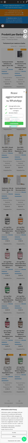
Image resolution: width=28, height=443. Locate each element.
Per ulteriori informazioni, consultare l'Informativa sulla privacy (11, 426)
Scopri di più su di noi (7, 429)
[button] (2, 26)
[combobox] (7, 119)
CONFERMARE (14, 124)
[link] (14, 440)
